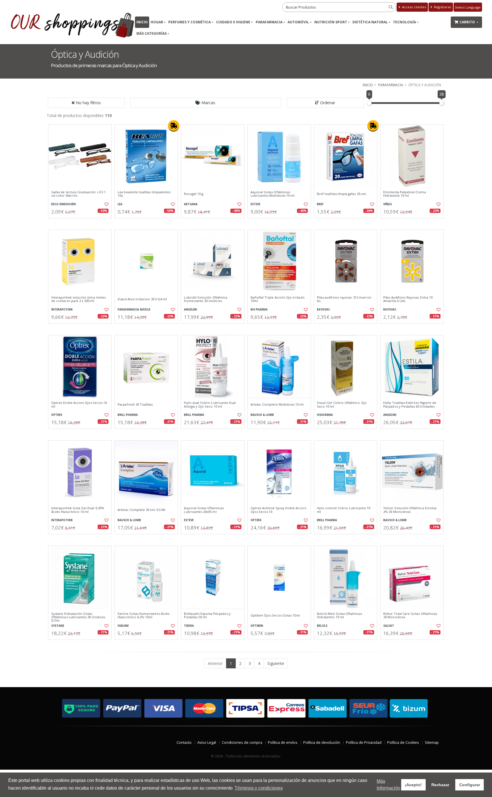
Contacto (184, 742)
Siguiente (275, 663)
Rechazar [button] (440, 784)
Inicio (142, 22)
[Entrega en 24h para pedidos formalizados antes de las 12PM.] (173, 126)
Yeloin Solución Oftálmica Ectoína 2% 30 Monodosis (409, 509)
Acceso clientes (413, 7)
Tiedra (189, 626)
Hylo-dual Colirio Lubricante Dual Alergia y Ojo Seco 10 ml (210, 404)
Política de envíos (283, 742)
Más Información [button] (388, 784)
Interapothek (62, 309)
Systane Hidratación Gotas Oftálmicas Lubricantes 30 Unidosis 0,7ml (78, 617)
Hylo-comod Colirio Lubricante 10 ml (343, 509)
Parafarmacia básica (134, 309)
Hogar (157, 22)
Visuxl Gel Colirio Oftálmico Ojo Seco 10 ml (342, 404)
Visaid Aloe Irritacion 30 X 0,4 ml (142, 299)
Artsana (191, 204)
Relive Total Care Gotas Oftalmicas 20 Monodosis (410, 615)
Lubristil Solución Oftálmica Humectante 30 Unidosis (205, 299)
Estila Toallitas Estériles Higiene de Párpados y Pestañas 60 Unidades (409, 404)
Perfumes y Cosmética (189, 22)
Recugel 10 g (193, 194)
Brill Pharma (128, 415)
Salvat (388, 626)
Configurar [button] (469, 784)
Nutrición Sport (330, 22)
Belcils (322, 626)
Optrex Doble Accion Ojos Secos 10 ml (79, 404)
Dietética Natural (370, 22)
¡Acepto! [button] (413, 784)
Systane (57, 626)
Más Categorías (151, 33)
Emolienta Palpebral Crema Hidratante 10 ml (404, 194)
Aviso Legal (206, 742)
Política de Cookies (403, 742)
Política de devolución (321, 742)
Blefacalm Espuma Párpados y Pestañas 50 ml (207, 615)
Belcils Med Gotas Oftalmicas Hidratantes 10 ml (339, 615)
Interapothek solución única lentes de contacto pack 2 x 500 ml (78, 299)
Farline (123, 626)
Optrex (56, 415)
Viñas (387, 204)
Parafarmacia (269, 22)
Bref (320, 204)
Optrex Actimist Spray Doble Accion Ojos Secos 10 (278, 509)
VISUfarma (325, 415)
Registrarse (442, 7)
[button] (205, 103)
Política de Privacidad (364, 742)
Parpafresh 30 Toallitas (135, 404)
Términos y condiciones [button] (259, 788)
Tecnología (404, 22)
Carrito (468, 22)
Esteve (255, 204)
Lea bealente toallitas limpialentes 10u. (144, 194)
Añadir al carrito (81, 223)
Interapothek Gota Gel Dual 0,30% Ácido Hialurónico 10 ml (77, 509)
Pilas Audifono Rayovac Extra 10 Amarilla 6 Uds (407, 299)
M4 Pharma (259, 309)
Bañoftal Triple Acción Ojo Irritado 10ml (278, 299)
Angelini (190, 309)
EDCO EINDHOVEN (63, 204)
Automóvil (298, 22)
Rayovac (323, 309)
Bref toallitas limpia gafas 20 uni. (342, 194)
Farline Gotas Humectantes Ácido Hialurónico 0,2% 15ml (144, 615)
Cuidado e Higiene (233, 22)
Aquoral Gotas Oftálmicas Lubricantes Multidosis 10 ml (273, 194)
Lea (120, 204)
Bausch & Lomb (262, 415)
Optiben (257, 626)
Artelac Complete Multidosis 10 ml (277, 404)
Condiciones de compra (242, 742)
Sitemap (432, 742)
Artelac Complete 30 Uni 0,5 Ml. (142, 510)
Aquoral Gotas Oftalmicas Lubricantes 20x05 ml (204, 509)
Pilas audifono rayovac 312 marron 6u (344, 299)
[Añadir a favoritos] (105, 204)
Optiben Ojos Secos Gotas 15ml (275, 615)
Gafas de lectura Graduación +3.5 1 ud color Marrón (78, 194)
